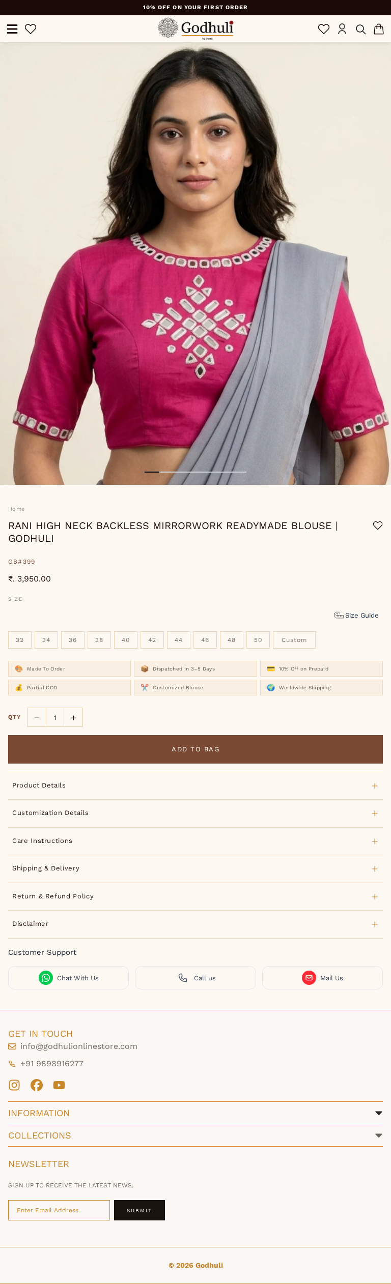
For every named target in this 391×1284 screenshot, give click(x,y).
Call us (205, 978)
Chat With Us (78, 978)
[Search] (360, 29)
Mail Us (331, 978)
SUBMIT (139, 1210)
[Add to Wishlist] (378, 525)
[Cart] (379, 29)
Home (16, 509)
